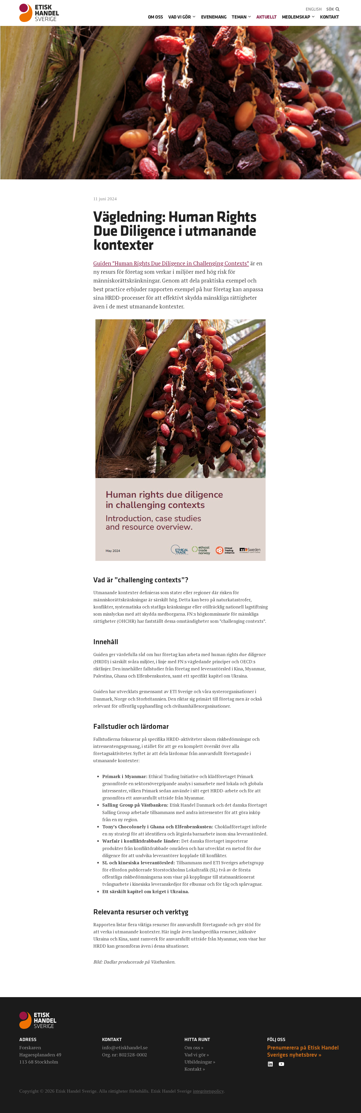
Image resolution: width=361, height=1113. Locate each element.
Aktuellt (266, 16)
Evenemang (214, 16)
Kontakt (329, 16)
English (314, 9)
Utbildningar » (199, 1062)
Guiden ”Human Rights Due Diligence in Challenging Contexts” (171, 263)
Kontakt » (194, 1069)
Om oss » (193, 1047)
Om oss (155, 16)
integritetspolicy (208, 1091)
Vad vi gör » (196, 1054)
